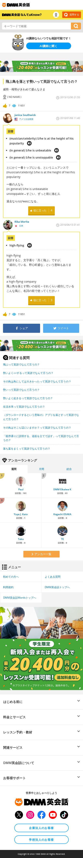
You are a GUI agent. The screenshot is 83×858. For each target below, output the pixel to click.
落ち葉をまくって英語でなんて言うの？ (26, 448)
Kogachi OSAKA (62, 514)
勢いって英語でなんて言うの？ (21, 389)
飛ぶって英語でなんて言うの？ (21, 364)
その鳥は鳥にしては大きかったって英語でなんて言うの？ (37, 381)
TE (62, 539)
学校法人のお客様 (41, 839)
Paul (20, 489)
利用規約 (8, 587)
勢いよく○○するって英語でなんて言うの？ (28, 373)
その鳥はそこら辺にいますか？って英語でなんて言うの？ (37, 427)
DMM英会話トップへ (57, 587)
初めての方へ (11, 576)
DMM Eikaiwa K (62, 489)
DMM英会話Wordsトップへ (19, 597)
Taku (21, 539)
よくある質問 (52, 576)
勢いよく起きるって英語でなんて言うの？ (28, 398)
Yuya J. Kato (21, 514)
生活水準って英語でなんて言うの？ (24, 406)
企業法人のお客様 (41, 828)
